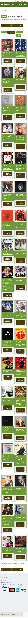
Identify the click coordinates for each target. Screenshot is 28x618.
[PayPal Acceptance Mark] (14, 589)
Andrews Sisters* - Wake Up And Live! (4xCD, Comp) (20, 253)
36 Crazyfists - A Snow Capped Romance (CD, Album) (7, 82)
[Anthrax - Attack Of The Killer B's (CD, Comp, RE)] (20, 271)
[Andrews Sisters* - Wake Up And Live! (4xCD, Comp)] (20, 244)
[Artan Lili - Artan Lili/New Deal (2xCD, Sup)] (7, 334)
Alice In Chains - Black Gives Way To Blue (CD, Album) (20, 196)
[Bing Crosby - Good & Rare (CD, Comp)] (7, 541)
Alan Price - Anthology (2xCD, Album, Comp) (7, 167)
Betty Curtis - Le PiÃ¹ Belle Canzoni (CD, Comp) (20, 430)
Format (19, 32)
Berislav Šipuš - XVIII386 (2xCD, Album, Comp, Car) (7, 429)
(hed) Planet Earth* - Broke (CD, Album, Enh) (7, 54)
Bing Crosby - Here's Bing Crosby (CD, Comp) (20, 517)
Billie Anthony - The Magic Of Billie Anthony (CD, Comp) (7, 457)
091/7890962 (5, 577)
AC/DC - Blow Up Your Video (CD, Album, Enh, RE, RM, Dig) (7, 137)
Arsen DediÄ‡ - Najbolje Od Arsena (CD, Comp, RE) (20, 315)
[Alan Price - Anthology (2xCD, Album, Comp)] (7, 158)
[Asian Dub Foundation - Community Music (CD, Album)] (20, 334)
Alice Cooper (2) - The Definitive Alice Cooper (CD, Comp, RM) (20, 167)
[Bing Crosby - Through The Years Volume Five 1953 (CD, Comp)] (7, 481)
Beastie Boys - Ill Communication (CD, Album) (7, 400)
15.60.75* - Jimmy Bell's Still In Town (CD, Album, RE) (20, 54)
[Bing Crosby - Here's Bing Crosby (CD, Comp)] (20, 509)
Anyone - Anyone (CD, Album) (7, 314)
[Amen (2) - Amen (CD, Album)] (7, 244)
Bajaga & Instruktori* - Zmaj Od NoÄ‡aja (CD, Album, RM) (20, 372)
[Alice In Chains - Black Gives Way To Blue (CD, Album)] (20, 186)
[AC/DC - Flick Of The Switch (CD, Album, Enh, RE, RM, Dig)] (7, 100)
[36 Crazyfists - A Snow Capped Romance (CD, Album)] (7, 72)
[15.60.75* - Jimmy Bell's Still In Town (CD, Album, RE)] (20, 45)
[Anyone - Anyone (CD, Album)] (7, 306)
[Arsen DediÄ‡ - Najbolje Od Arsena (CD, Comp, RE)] (20, 306)
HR (22, 1)
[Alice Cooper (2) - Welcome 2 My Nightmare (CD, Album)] (7, 186)
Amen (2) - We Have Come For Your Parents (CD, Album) (20, 225)
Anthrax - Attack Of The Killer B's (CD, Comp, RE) (20, 280)
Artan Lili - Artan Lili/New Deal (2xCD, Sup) (7, 343)
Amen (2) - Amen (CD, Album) (7, 252)
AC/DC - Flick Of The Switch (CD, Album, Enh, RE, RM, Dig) (7, 109)
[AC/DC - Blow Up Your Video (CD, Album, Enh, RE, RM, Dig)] (7, 128)
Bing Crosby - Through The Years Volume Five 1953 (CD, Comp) (7, 490)
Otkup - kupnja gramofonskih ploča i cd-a (12, 584)
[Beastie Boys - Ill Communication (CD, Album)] (7, 391)
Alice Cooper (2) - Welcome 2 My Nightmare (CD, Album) (7, 196)
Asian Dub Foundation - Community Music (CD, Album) (20, 343)
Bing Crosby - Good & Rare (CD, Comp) (7, 549)
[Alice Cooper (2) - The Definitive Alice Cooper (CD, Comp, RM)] (20, 158)
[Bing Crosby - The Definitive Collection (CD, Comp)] (20, 481)
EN (25, 1)
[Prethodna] (3, 25)
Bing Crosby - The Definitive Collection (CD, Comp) (20, 490)
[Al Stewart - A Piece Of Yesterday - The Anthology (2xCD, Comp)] (20, 129)
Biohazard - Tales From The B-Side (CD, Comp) (20, 550)
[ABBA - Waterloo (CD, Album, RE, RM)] (20, 72)
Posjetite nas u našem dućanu (9, 579)
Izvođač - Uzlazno (15, 16)
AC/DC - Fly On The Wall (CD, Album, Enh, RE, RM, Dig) (20, 109)
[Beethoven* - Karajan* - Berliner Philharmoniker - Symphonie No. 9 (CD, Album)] (20, 391)
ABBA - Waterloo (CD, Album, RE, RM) (20, 80)
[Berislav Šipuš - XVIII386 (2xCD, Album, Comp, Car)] (7, 421)
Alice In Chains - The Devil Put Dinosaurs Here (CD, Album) (7, 225)
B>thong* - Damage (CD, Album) (7, 371)
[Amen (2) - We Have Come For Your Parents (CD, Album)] (20, 215)
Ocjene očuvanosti (6, 582)
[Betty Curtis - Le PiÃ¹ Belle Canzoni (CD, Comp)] (20, 422)
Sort (4, 32)
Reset (3, 16)
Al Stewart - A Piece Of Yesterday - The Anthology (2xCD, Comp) (20, 138)
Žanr (18, 35)
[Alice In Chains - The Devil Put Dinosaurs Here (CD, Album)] (7, 215)
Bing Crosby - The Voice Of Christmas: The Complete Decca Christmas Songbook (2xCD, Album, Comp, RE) (7, 520)
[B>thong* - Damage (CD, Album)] (7, 362)
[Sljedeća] (21, 25)
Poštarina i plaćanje (6, 581)
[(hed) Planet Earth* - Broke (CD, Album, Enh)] (7, 45)
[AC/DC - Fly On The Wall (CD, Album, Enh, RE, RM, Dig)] (20, 100)
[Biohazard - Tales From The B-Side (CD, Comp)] (20, 541)
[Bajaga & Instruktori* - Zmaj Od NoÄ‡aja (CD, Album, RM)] (20, 362)
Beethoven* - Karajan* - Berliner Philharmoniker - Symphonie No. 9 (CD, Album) (20, 401)
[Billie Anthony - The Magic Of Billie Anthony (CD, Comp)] (7, 448)
